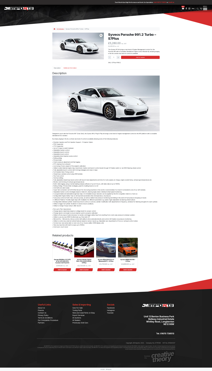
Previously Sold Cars (80, 323)
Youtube (110, 313)
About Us (41, 308)
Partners (41, 323)
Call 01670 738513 (160, 2)
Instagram (111, 310)
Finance (41, 310)
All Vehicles (60, 29)
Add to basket (140, 57)
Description (57, 68)
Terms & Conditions (45, 318)
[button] (101, 35)
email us (171, 2)
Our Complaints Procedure (48, 320)
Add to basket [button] (62, 270)
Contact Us (42, 313)
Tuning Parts (77, 310)
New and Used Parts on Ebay (83, 313)
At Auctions (76, 318)
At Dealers (76, 320)
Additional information (70, 68)
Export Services (78, 315)
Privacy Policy (43, 315)
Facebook (111, 308)
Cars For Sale (77, 308)
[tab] (57, 68)
